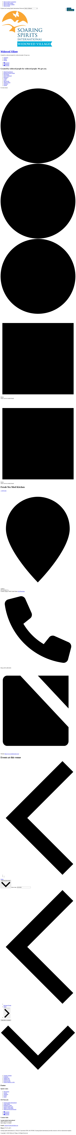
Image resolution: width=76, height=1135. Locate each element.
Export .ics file (7, 1081)
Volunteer (6, 57)
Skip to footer (7, 5)
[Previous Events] (39, 875)
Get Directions (21, 591)
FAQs (5, 1097)
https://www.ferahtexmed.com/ (12, 753)
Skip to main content (8, 3)
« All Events (3, 490)
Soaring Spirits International (10, 1102)
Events (5, 1095)
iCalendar (6, 1077)
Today (2, 879)
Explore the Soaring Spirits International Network (12, 8)
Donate (5, 60)
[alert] (38, 356)
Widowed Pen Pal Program (10, 1109)
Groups (5, 1093)
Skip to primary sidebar (9, 4)
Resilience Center (8, 1105)
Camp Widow (7, 1104)
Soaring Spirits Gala (8, 1106)
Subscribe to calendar (6, 1020)
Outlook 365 (7, 1078)
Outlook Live (7, 1079)
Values (5, 59)
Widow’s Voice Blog (8, 1108)
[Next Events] (4, 876)
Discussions (6, 1091)
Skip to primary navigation (10, 1)
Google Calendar (8, 1075)
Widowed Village (9, 51)
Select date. (14, 887)
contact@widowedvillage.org (11, 1125)
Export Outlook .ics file (9, 1082)
